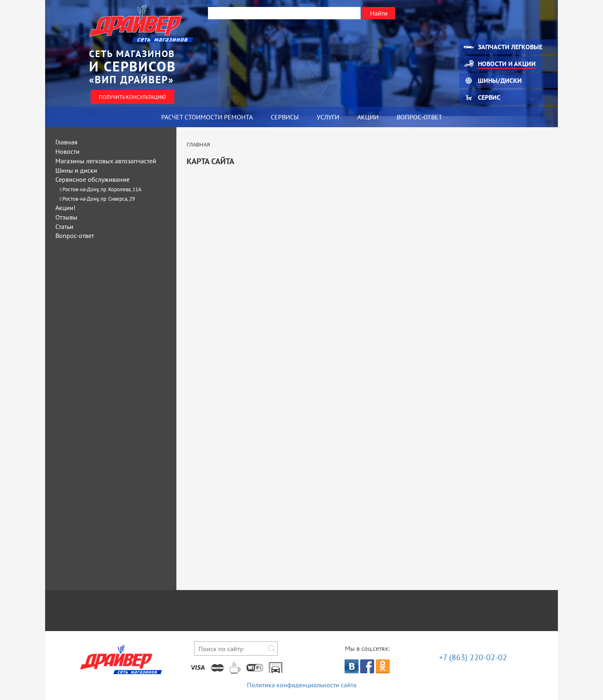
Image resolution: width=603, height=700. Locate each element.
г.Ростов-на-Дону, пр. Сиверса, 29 (97, 198)
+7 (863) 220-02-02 (473, 657)
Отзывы (66, 217)
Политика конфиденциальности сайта (301, 685)
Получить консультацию (132, 97)
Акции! (65, 208)
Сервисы (285, 117)
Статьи (64, 226)
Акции (368, 117)
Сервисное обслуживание (92, 179)
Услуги (328, 117)
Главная (66, 142)
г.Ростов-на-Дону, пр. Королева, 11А (100, 189)
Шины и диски (76, 170)
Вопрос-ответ (419, 117)
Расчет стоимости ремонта (207, 117)
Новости (67, 151)
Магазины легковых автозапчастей (105, 161)
